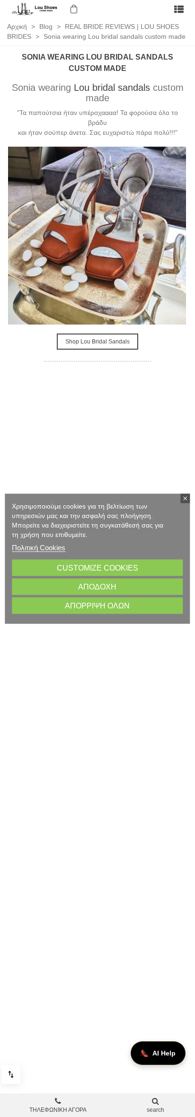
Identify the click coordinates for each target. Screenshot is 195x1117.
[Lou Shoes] (35, 9)
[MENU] (179, 9)
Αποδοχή (97, 586)
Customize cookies (97, 567)
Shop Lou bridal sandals (97, 341)
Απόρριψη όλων (97, 605)
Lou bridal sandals (112, 87)
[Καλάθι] (73, 9)
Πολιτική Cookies (38, 547)
